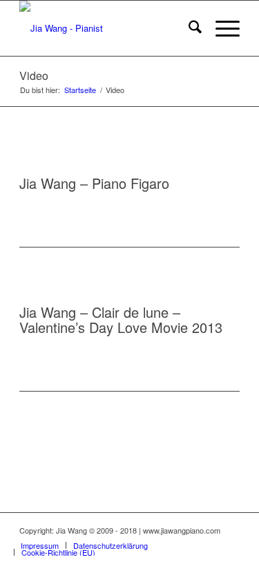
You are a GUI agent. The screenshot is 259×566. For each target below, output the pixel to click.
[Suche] (188, 28)
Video (33, 75)
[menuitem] (188, 28)
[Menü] (221, 28)
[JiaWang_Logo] (107, 28)
